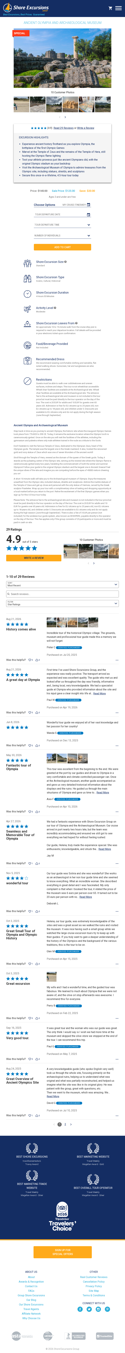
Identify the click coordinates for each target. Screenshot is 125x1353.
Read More (99, 693)
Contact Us (31, 1286)
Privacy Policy (94, 1286)
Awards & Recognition (31, 1281)
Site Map (94, 1290)
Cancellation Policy (94, 1281)
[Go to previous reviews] (54, 1124)
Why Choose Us (31, 1318)
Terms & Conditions (94, 1295)
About (31, 1277)
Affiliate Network (31, 1313)
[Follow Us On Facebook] (80, 1309)
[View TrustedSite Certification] (105, 1336)
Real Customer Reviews (93, 1277)
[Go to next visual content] (65, 117)
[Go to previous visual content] (59, 117)
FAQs (31, 1290)
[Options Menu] (117, 660)
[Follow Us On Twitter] (89, 1309)
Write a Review (85, 128)
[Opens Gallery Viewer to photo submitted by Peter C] (38, 104)
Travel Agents (31, 1309)
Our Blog (31, 1300)
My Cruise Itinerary (74, 205)
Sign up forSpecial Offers (63, 1252)
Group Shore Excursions (31, 1295)
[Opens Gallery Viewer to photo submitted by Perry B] (21, 104)
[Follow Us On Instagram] (98, 1309)
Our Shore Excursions (31, 1304)
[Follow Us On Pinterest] (107, 1309)
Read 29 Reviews (64, 128)
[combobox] (62, 584)
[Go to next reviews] (70, 1124)
